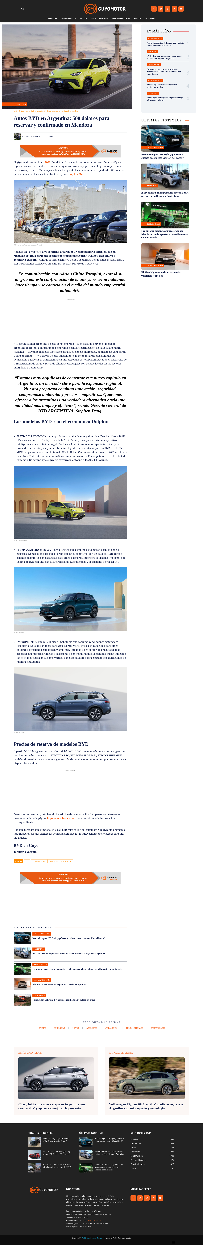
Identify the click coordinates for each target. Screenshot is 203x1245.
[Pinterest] (92, 136)
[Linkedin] (105, 136)
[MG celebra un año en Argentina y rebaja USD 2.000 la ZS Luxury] (34, 1155)
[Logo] (105, 9)
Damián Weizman (33, 136)
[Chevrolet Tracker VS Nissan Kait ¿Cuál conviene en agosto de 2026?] (34, 1168)
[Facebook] (154, 9)
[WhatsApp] (98, 136)
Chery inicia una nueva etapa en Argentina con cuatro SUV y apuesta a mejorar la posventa (51, 1106)
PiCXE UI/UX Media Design (92, 1238)
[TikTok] (167, 9)
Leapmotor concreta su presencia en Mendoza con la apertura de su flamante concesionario (77, 969)
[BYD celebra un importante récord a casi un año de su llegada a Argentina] (22, 953)
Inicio (15, 111)
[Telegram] (117, 136)
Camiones (39, 995)
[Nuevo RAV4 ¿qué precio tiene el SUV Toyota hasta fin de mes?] (34, 1142)
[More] (124, 136)
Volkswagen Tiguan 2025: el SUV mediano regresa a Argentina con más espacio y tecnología (146, 1106)
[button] (22, 9)
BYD (47, 162)
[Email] (111, 136)
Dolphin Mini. (76, 174)
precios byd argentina (60, 861)
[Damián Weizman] (18, 136)
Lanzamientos (42, 934)
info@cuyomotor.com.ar (91, 1220)
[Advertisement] (70, 320)
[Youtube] (181, 9)
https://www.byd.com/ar (61, 818)
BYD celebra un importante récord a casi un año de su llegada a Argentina (68, 953)
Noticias (20, 104)
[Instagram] (160, 9)
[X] (174, 9)
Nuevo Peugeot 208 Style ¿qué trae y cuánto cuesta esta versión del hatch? (68, 938)
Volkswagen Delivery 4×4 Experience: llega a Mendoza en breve (63, 1000)
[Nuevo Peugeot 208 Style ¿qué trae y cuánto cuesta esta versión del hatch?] (22, 938)
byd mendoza (39, 861)
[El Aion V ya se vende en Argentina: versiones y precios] (22, 984)
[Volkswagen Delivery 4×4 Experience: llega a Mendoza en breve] (22, 1000)
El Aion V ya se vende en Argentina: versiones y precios (59, 984)
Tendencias (40, 964)
